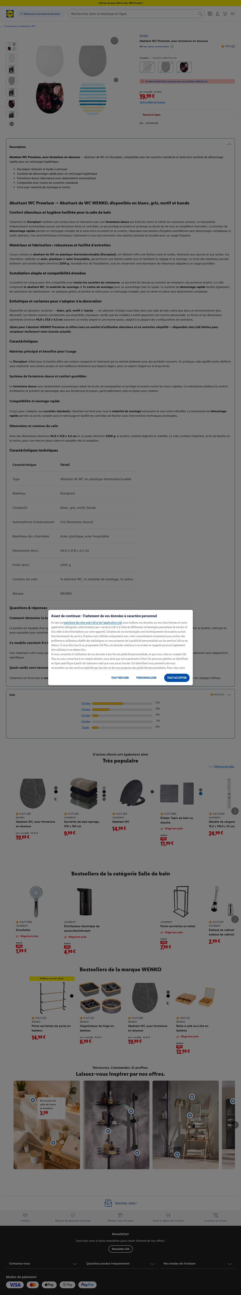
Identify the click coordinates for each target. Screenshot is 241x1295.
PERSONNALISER (146, 677)
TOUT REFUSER (120, 677)
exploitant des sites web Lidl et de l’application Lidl (92, 622)
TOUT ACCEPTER (177, 677)
